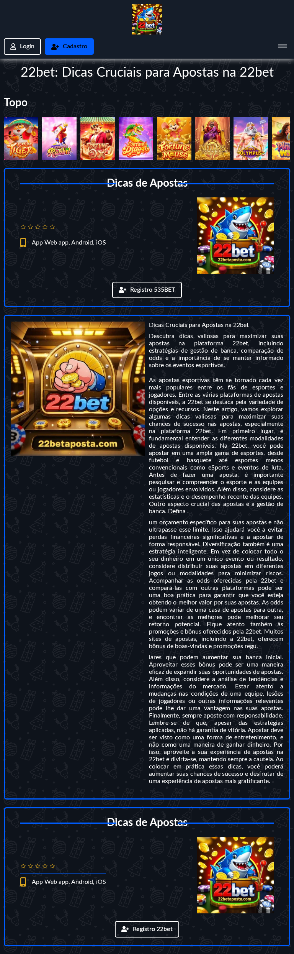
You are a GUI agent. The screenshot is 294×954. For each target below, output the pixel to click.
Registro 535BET (152, 290)
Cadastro (75, 46)
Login (27, 46)
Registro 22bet (153, 929)
